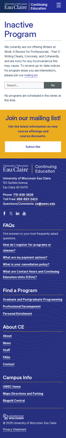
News (7, 343)
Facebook (4, 213)
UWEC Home (12, 386)
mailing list (30, 75)
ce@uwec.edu (45, 203)
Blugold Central (14, 400)
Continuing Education (39, 6)
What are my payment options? (25, 257)
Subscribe (33, 147)
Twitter (11, 213)
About (7, 336)
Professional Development (22, 306)
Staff (6, 350)
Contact (8, 364)
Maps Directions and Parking (23, 393)
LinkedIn (18, 213)
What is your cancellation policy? (26, 264)
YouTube (24, 213)
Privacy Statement (14, 429)
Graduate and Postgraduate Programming (32, 299)
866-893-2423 (27, 199)
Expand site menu (58, 5)
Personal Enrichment (17, 313)
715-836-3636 (23, 194)
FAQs (6, 357)
